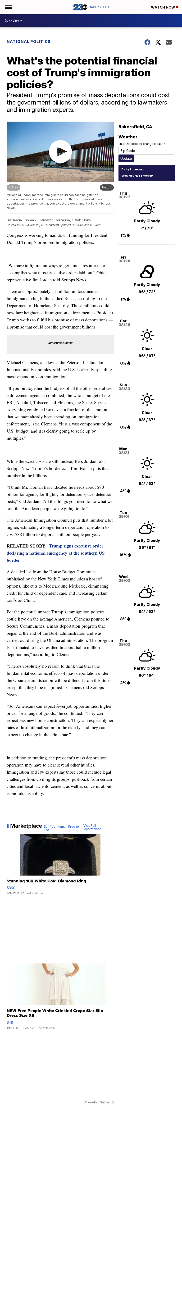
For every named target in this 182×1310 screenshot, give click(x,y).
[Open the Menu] (8, 7)
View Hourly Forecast (136, 175)
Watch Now (163, 7)
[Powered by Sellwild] (107, 1102)
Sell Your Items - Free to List (61, 828)
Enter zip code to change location (141, 144)
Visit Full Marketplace (92, 827)
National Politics (29, 41)
